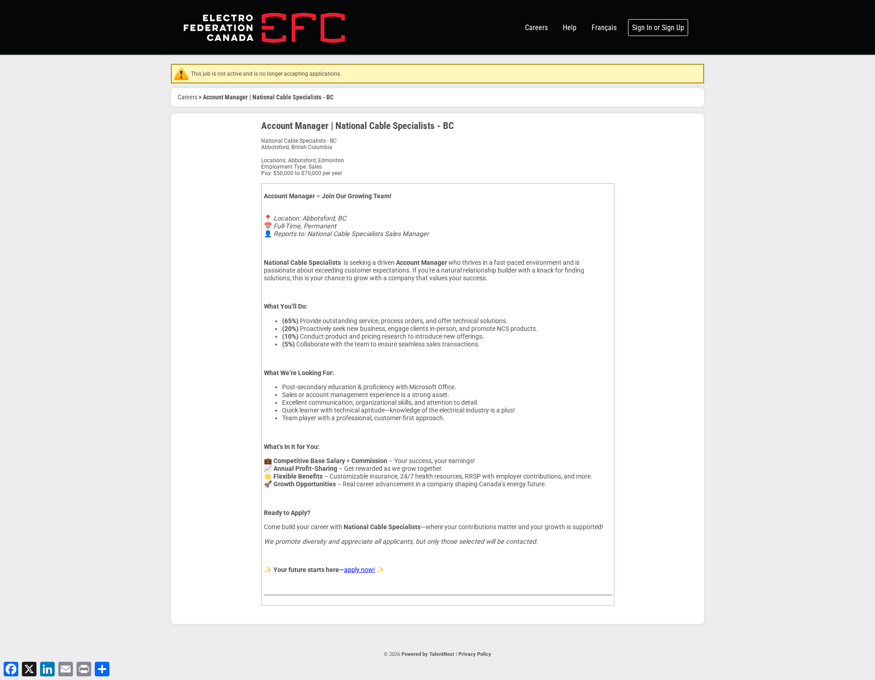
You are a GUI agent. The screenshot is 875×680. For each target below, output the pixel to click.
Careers (536, 27)
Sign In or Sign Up (658, 27)
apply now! (359, 570)
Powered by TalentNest (428, 654)
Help (569, 27)
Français (604, 27)
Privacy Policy (474, 654)
